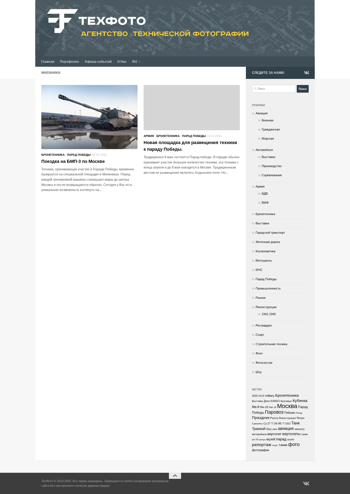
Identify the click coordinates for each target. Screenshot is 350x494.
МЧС (259, 269)
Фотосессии (264, 362)
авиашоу (300, 429)
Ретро (300, 418)
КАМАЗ (275, 401)
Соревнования (272, 175)
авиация (286, 428)
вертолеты (291, 434)
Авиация (262, 113)
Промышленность (268, 288)
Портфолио (69, 61)
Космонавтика (265, 251)
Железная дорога (268, 242)
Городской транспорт (270, 232)
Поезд (299, 413)
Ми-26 (264, 407)
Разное (261, 297)
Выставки (268, 157)
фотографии (260, 450)
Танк (295, 423)
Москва (287, 406)
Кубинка (300, 401)
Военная (267, 120)
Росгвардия (264, 325)
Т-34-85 (276, 423)
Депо (267, 401)
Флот (259, 353)
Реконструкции (266, 307)
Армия (149, 136)
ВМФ (265, 202)
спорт (275, 445)
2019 (261, 395)
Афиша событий (98, 61)
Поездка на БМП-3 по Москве (73, 161)
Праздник (260, 418)
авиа (274, 429)
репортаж (261, 444)
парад (281, 439)
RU (134, 61)
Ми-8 (255, 407)
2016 (255, 395)
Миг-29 (272, 407)
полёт (290, 439)
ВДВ (265, 193)
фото (294, 444)
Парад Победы (79, 154)
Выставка (257, 401)
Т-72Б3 (286, 423)
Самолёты (257, 423)
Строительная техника (271, 344)
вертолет (274, 434)
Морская (268, 138)
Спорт (260, 334)
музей (270, 439)
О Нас (122, 61)
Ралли (274, 418)
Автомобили (264, 150)
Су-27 (267, 423)
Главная (47, 61)
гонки (304, 434)
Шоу (259, 372)
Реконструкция (287, 418)
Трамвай (259, 429)
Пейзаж (289, 412)
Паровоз (274, 412)
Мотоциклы (264, 260)
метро (262, 439)
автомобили (259, 434)
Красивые (286, 401)
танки (283, 445)
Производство (272, 166)
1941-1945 (269, 314)
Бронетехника (53, 154)
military (269, 395)
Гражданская (271, 129)
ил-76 (255, 439)
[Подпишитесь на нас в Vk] (306, 72)
